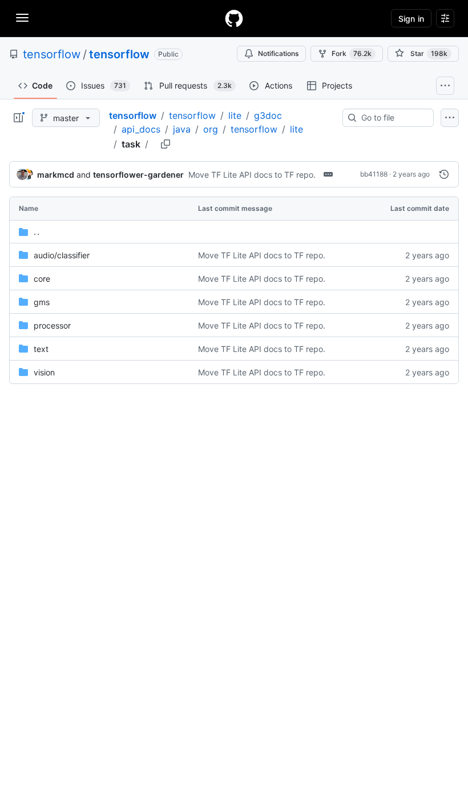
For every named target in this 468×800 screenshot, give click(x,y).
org (210, 129)
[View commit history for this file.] (444, 174)
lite (234, 115)
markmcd (55, 174)
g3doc (268, 115)
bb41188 (374, 174)
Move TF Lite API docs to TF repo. (252, 174)
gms (42, 302)
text (41, 349)
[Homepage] (234, 18)
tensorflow (51, 54)
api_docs (141, 129)
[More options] (450, 118)
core (42, 278)
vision (44, 372)
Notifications (278, 53)
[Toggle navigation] (22, 17)
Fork (352, 53)
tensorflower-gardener (138, 174)
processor (52, 325)
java (182, 129)
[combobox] (392, 117)
